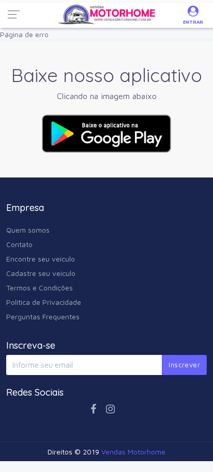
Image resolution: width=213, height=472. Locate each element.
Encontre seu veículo (40, 258)
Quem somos (28, 229)
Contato (19, 244)
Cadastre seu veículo (40, 273)
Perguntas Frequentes (43, 316)
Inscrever (184, 365)
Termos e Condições (39, 287)
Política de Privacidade (43, 302)
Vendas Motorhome (133, 451)
